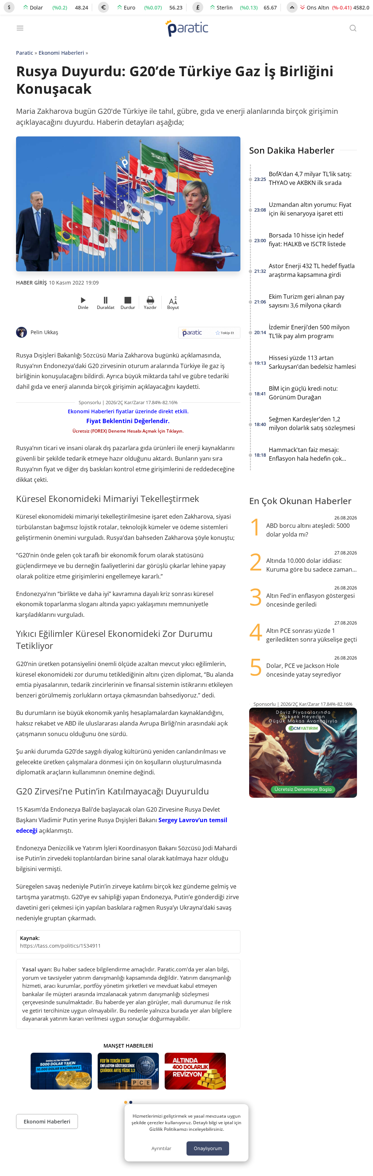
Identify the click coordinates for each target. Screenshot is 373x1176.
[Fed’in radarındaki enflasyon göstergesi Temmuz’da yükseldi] (128, 1071)
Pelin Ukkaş (44, 332)
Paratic (24, 52)
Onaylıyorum (208, 1148)
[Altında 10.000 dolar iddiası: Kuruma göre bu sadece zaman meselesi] (61, 1071)
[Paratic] (186, 29)
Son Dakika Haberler (291, 150)
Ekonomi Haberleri (61, 52)
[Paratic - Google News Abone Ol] (209, 335)
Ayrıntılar (161, 1148)
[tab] (125, 1102)
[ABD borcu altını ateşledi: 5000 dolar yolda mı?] (195, 1071)
